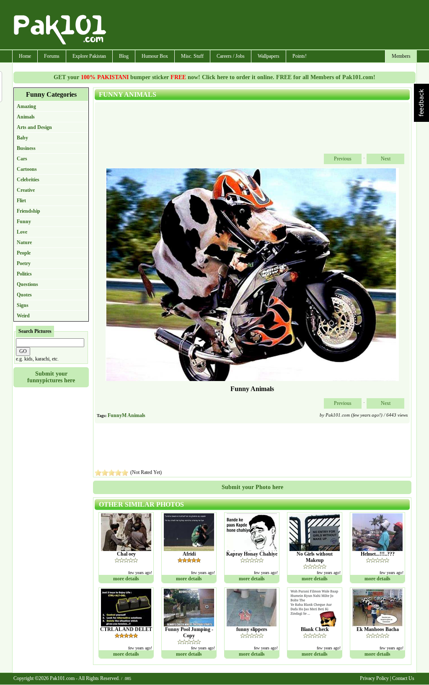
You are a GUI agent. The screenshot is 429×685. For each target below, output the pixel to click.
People (24, 253)
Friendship (28, 211)
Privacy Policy (374, 678)
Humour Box (155, 56)
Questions (27, 284)
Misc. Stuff (192, 56)
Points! (299, 56)
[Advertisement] (261, 25)
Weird (23, 316)
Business (26, 148)
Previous (342, 159)
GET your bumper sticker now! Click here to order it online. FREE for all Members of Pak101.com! (214, 77)
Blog (124, 56)
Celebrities (28, 180)
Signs (22, 305)
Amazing (26, 106)
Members (401, 56)
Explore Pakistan (89, 56)
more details (126, 579)
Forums (51, 56)
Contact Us (403, 678)
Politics (24, 274)
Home (25, 56)
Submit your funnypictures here (51, 377)
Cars (22, 159)
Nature (24, 242)
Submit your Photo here (252, 487)
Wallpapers (268, 56)
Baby (22, 138)
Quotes (24, 295)
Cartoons (27, 169)
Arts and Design (34, 127)
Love (22, 232)
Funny (24, 221)
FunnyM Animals (126, 415)
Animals (26, 117)
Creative (26, 190)
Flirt (21, 200)
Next (385, 159)
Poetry (24, 263)
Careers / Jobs (231, 56)
